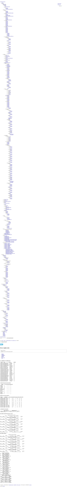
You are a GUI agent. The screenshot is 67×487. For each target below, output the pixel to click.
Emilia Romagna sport (2, 1)
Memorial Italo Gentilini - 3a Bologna (10, 251)
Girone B (7, 8)
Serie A (5, 5)
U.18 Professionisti (8, 65)
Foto (2, 358)
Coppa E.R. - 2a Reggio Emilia (7, 244)
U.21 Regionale (6, 323)
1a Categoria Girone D (8, 340)
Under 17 (7, 212)
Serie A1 (5, 278)
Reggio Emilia (10, 118)
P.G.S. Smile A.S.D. (13, 340)
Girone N (8, 34)
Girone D (7, 11)
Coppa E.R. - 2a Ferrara (7, 246)
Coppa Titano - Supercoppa (7, 201)
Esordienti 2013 (7, 231)
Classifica (3, 354)
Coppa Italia (5, 330)
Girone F (7, 24)
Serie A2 (7, 287)
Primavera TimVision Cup (7, 62)
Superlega (7, 286)
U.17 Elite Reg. (7, 95)
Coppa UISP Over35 (9, 228)
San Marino (4, 327)
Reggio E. (7, 322)
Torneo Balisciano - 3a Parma (9, 249)
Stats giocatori (3, 357)
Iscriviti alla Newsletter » (3, 336)
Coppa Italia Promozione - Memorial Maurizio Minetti (10, 240)
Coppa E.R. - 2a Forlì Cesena (7, 247)
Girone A (7, 14)
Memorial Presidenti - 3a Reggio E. (10, 250)
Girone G (8, 264)
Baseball (4, 335)
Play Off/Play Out (8, 6)
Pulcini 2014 (7, 230)
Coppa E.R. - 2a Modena (7, 245)
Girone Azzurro (12, 181)
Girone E (7, 12)
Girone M (8, 33)
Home (2, 340)
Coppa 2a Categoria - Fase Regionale (10, 241)
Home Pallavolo (5, 284)
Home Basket (4, 255)
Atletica (4, 334)
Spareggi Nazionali (8, 15)
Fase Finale (8, 77)
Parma (8, 84)
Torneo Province (6, 199)
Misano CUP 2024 (6, 233)
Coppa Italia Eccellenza (8, 207)
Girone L (10, 107)
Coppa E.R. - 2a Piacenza (7, 243)
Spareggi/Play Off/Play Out (10, 36)
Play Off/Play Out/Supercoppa (9, 9)
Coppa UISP (8, 224)
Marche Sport (59, 4)
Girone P (8, 35)
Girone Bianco (11, 134)
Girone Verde (11, 182)
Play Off (8, 53)
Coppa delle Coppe (9, 219)
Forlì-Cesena (10, 112)
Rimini (8, 88)
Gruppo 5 (10, 139)
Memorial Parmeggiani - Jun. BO (8, 234)
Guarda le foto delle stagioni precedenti (8, 351)
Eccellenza (8, 217)
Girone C (7, 18)
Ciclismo (4, 333)
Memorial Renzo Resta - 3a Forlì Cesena (10, 253)
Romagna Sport (59, 3)
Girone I (7, 32)
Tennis (4, 332)
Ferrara (8, 40)
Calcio (4, 340)
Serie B (5, 204)
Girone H (7, 25)
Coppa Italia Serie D (6, 238)
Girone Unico (7, 55)
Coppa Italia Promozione (8, 209)
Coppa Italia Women (6, 236)
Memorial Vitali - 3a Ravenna (9, 252)
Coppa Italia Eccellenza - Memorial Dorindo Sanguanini (10, 239)
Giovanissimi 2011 (8, 232)
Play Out (8, 227)
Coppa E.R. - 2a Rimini (7, 248)
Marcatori (3, 356)
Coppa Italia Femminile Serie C (7, 237)
